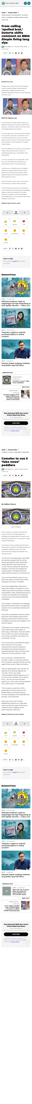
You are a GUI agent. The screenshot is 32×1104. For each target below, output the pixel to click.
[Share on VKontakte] (18, 53)
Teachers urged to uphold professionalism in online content (13, 334)
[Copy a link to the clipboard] (21, 53)
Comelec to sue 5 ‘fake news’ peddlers (21, 382)
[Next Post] (25, 394)
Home (3, 12)
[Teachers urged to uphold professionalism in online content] (16, 318)
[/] (25, 3)
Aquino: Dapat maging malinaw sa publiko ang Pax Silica (16, 364)
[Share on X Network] (12, 53)
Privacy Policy (15, 430)
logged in (15, 261)
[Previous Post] (6, 380)
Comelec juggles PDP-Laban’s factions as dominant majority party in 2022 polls (11, 397)
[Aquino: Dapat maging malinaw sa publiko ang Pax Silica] (16, 349)
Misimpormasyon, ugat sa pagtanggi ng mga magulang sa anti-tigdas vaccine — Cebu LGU (16, 303)
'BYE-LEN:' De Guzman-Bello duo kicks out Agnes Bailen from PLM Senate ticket (21, 892)
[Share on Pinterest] (15, 53)
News (25, 46)
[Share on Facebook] (9, 53)
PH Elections (12, 12)
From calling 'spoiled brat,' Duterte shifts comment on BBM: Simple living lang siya (11, 908)
